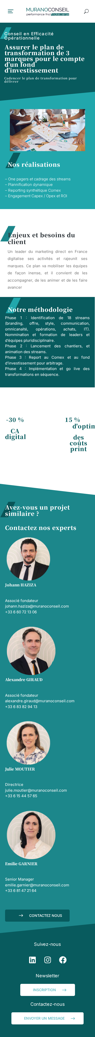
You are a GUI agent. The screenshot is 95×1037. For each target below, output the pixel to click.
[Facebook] (62, 959)
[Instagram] (47, 959)
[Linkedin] (32, 959)
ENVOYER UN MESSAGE (44, 1018)
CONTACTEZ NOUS (45, 915)
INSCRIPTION (44, 990)
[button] (11, 11)
